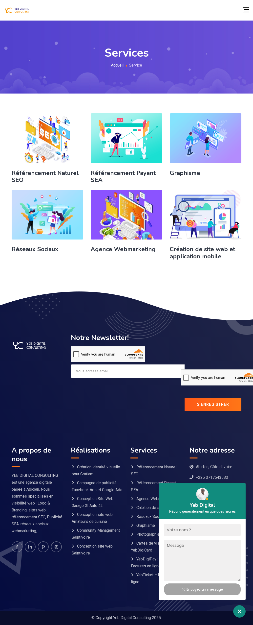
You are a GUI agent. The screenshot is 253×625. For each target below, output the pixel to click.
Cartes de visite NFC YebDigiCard (151, 547)
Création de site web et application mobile (202, 252)
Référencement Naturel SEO (45, 176)
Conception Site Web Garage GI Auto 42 (92, 502)
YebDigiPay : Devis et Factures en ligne (152, 562)
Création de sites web (155, 507)
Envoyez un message (205, 589)
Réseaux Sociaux (35, 249)
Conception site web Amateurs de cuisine (92, 518)
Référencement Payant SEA (123, 176)
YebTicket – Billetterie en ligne (155, 578)
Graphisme (185, 173)
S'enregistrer (213, 404)
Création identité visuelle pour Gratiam (96, 470)
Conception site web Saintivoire (92, 549)
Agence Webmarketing (123, 249)
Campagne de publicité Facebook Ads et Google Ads (97, 486)
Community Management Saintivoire (96, 534)
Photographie (148, 534)
